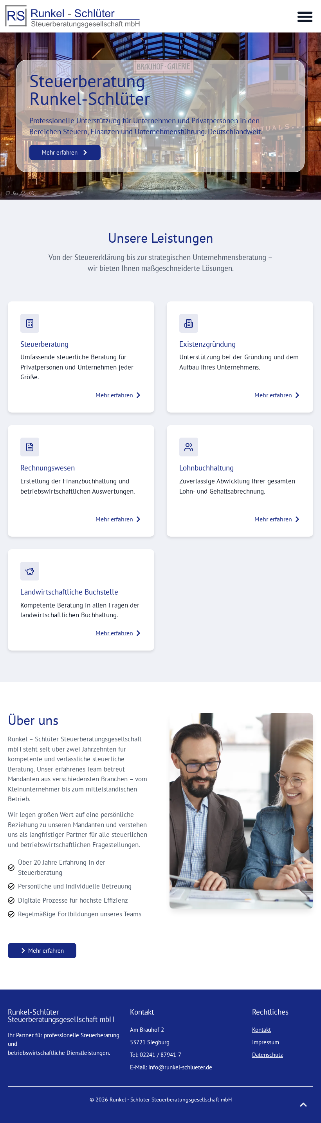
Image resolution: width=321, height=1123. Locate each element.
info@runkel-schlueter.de (180, 1067)
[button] (304, 16)
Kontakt (261, 1029)
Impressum (265, 1042)
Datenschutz (267, 1054)
